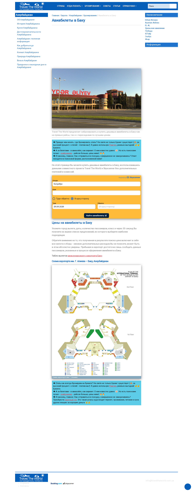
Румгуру (112, 145)
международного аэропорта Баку (85, 255)
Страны (60, 6)
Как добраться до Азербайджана (25, 46)
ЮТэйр (148, 34)
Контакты (24, 486)
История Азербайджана (28, 23)
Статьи (116, 6)
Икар (147, 39)
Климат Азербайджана (28, 52)
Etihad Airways (151, 20)
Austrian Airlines (152, 23)
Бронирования (90, 15)
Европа (64, 15)
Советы (107, 6)
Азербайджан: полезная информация (28, 40)
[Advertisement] (96, 46)
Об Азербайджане (25, 19)
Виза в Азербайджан (27, 60)
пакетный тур (71, 400)
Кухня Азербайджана (27, 27)
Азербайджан (24, 14)
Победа (148, 31)
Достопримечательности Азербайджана (29, 33)
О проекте (24, 483)
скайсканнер (66, 153)
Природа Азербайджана (28, 56)
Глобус (148, 36)
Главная (55, 15)
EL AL (147, 25)
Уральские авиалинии (155, 28)
